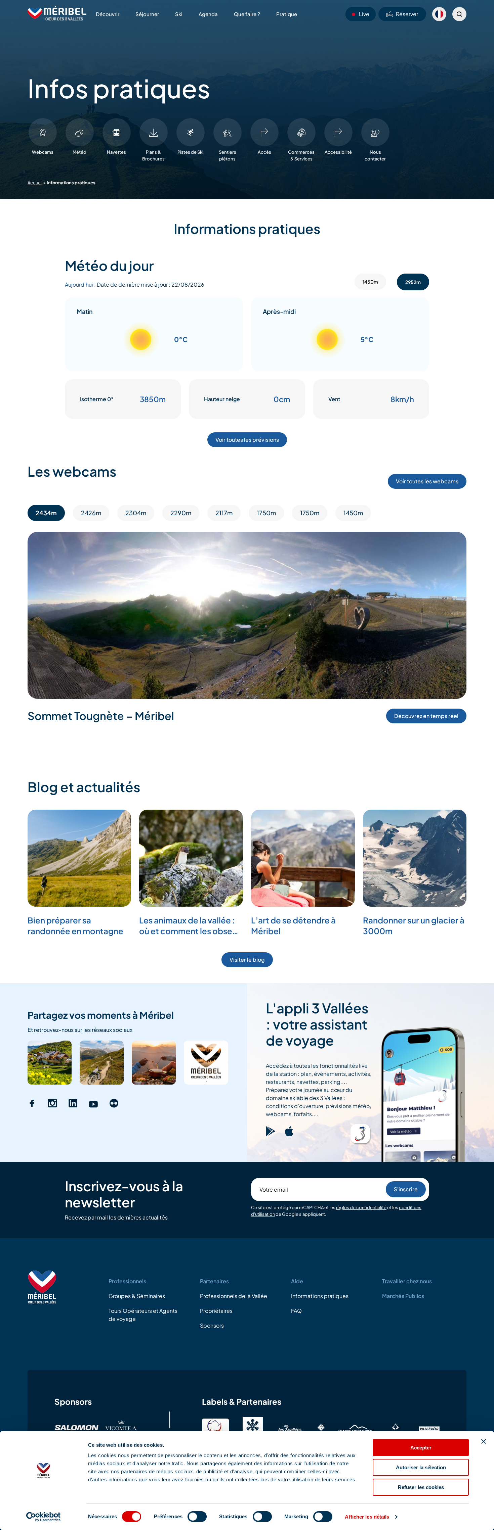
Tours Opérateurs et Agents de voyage (143, 1314)
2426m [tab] (91, 513)
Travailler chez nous (407, 1281)
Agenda (208, 14)
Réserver (407, 13)
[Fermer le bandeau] (483, 1441)
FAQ (296, 1310)
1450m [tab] (370, 282)
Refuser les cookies (421, 1487)
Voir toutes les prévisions (247, 439)
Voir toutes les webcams (427, 481)
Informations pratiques (319, 1295)
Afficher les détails (367, 1517)
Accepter (420, 1447)
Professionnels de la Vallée (233, 1295)
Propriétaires (216, 1310)
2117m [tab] (224, 513)
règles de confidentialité (361, 1207)
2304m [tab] (135, 513)
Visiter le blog (247, 959)
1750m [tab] (266, 513)
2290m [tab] (180, 513)
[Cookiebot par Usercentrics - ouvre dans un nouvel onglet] (43, 1517)
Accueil (35, 182)
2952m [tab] (413, 282)
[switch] (197, 1516)
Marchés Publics (403, 1295)
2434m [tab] (46, 513)
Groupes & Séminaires (137, 1295)
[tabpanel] (247, 358)
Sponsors (212, 1325)
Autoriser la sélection (421, 1467)
